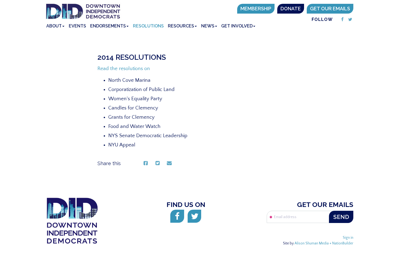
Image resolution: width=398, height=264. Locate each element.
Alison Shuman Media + (313, 243)
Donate (290, 8)
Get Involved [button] (237, 26)
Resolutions (148, 26)
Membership (255, 8)
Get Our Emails (330, 8)
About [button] (54, 26)
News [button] (207, 26)
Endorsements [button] (108, 26)
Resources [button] (181, 26)
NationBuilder (342, 243)
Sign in (348, 238)
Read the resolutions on (123, 68)
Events (77, 26)
